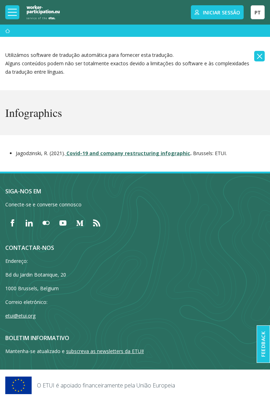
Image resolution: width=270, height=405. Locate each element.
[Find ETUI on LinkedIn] (29, 223)
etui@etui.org (20, 315)
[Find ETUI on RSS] (97, 223)
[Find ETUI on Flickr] (46, 223)
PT (258, 12)
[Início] (7, 30)
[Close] (259, 56)
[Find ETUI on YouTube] (63, 223)
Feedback (263, 344)
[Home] (43, 12)
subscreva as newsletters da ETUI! (105, 351)
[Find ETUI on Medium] (80, 223)
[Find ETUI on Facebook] (12, 223)
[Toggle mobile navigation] (12, 12)
